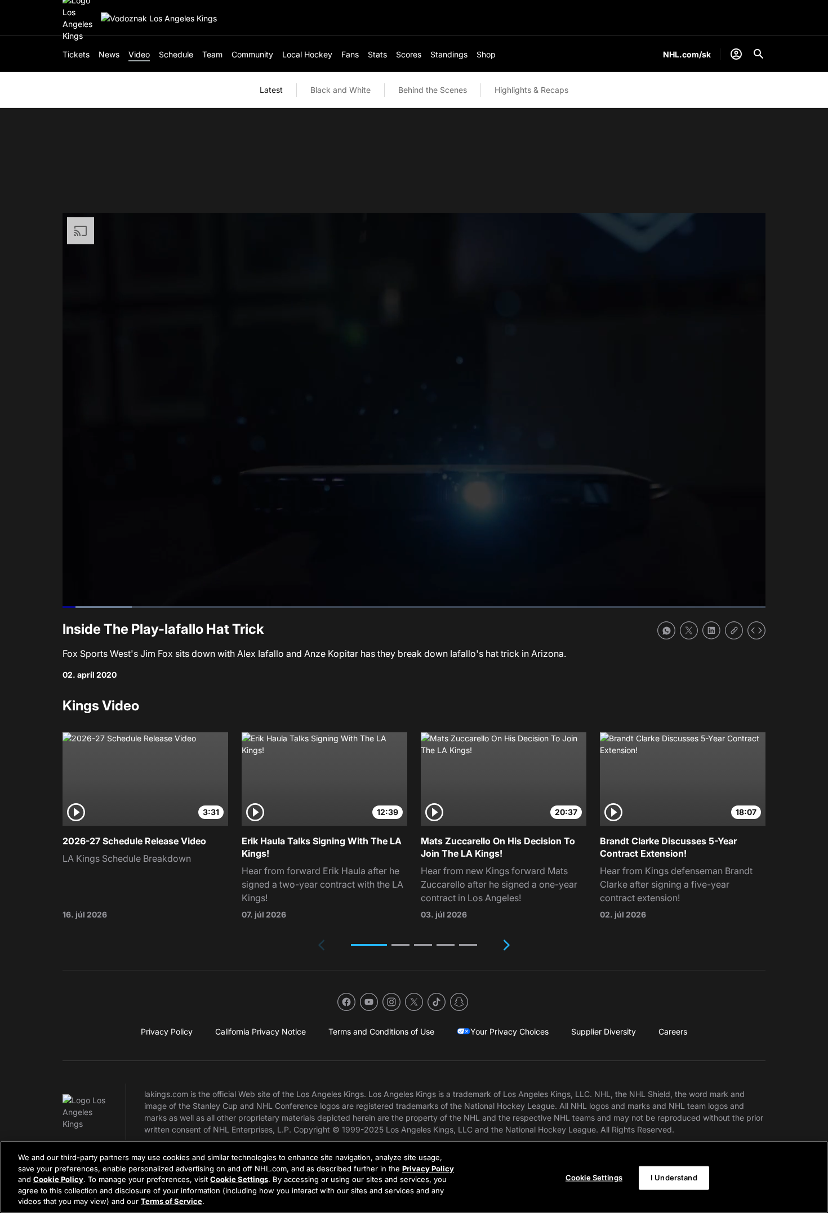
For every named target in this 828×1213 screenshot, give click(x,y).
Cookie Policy (58, 1179)
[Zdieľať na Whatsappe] (666, 630)
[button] (369, 945)
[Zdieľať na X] (689, 630)
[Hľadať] (758, 54)
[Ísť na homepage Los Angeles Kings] (159, 18)
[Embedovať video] (756, 630)
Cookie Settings (239, 1179)
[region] (414, 1177)
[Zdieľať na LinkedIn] (711, 630)
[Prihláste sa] (736, 54)
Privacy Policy (428, 1168)
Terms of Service (171, 1201)
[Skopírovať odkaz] (734, 630)
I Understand (674, 1177)
